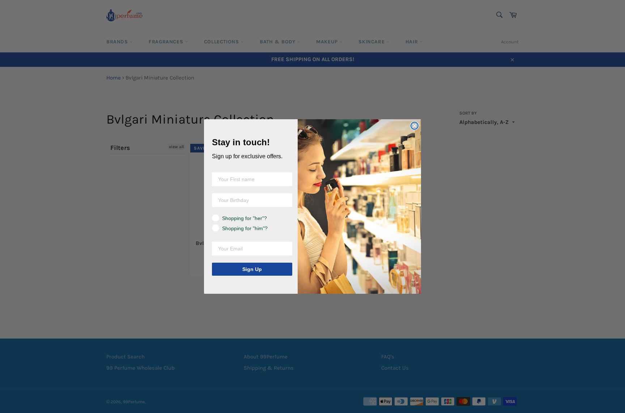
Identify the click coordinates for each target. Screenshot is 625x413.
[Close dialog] (414, 125)
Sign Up (252, 269)
